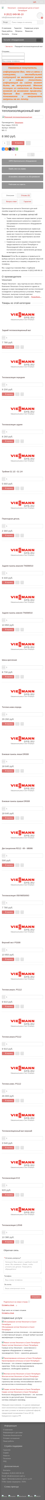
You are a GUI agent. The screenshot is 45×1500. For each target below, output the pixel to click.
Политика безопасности (12, 1435)
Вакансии (29, 31)
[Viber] (13, 149)
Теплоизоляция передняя (13, 377)
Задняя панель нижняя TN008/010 (17, 613)
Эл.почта (7, 1284)
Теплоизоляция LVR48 (12, 1225)
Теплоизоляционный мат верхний (17, 1131)
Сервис (6, 1453)
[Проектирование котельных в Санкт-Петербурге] (22, 1358)
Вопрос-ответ (11, 201)
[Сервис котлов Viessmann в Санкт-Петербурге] (22, 1389)
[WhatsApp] (16, 149)
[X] (10, 149)
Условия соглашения (11, 1438)
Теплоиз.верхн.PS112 (11, 1037)
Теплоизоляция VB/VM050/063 (15, 895)
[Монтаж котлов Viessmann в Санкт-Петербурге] (22, 1373)
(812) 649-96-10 (17, 1473)
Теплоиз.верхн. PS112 (12, 990)
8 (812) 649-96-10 (14, 14)
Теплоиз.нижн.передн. (12, 707)
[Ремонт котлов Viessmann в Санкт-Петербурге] (22, 1342)
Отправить (36, 1297)
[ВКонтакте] (3, 149)
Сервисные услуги (31, 28)
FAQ (4, 1461)
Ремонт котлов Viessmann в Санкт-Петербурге (20, 1345)
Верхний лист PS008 (11, 942)
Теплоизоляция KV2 (11, 1178)
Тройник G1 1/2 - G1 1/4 (12, 471)
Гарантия (17, 28)
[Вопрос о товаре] (29, 154)
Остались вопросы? (13, 1258)
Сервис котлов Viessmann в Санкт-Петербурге (20, 1392)
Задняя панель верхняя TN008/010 (17, 566)
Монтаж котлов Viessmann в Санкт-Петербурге (20, 1376)
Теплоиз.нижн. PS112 (11, 1084)
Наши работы (7, 31)
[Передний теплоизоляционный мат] (22, 117)
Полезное (7, 1458)
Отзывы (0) (25, 195)
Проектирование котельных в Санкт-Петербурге (21, 1361)
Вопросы (18, 31)
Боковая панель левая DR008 (15, 754)
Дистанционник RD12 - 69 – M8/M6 (17, 848)
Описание (10, 195)
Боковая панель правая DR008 (16, 801)
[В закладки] (32, 154)
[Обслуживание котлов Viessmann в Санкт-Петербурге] (22, 1323)
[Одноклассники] (6, 149)
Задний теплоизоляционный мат (16, 330)
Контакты (5, 34)
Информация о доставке (13, 1432)
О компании (6, 28)
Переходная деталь (10, 519)
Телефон (7, 1276)
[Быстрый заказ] (28, 143)
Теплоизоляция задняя (12, 424)
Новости (6, 1456)
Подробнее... (36, 297)
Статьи (14, 34)
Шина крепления (9, 660)
